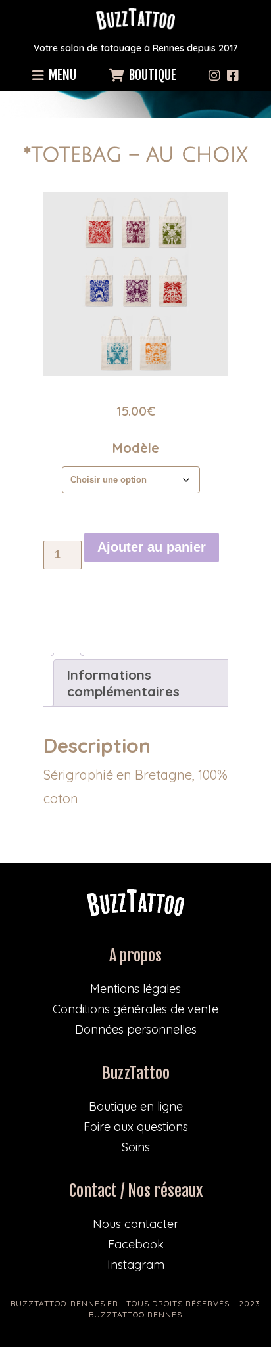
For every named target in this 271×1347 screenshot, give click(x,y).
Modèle (135, 447)
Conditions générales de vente (135, 1009)
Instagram (135, 1264)
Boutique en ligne (136, 1106)
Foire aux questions (136, 1126)
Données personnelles (136, 1029)
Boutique (151, 75)
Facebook (136, 1244)
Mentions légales (135, 988)
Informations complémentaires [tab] (123, 683)
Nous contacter (135, 1223)
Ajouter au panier (151, 547)
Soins (136, 1147)
